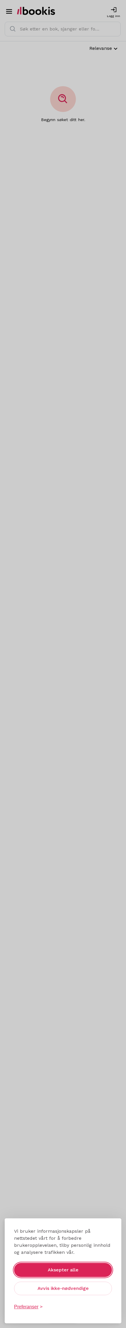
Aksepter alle (63, 1270)
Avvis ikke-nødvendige (63, 1288)
